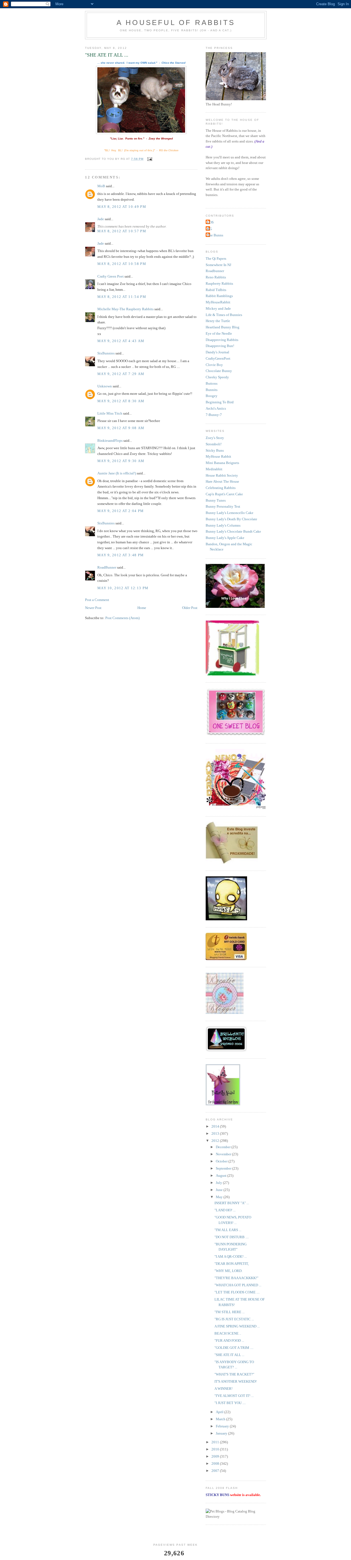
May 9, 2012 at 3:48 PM (120, 555)
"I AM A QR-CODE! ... (230, 1256)
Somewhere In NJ (218, 265)
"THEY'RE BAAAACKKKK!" (236, 1278)
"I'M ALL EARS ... (227, 1230)
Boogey (211, 396)
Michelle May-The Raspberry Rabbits (125, 309)
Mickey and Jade (218, 308)
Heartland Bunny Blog (222, 327)
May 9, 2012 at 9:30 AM (121, 461)
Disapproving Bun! (220, 346)
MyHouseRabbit (218, 302)
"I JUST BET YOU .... (230, 1403)
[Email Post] (149, 158)
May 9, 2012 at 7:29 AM (121, 374)
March (221, 1419)
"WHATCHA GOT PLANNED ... (237, 1285)
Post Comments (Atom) (122, 618)
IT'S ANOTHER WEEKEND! (235, 1381)
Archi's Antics (216, 408)
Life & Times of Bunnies (224, 315)
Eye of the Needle (219, 333)
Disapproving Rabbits (222, 340)
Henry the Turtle (218, 321)
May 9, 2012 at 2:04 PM (120, 511)
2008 (215, 1463)
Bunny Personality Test (223, 506)
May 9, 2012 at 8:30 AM (121, 401)
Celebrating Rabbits (221, 488)
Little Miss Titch (109, 413)
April (220, 1412)
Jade (100, 219)
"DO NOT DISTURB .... (231, 1237)
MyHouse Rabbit (218, 456)
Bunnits (211, 390)
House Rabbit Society (222, 475)
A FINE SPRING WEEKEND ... (237, 1326)
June (219, 1190)
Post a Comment (97, 600)
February (223, 1426)
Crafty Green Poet (110, 276)
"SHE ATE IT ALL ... (229, 1355)
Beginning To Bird (220, 402)
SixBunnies (106, 353)
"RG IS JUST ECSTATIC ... (234, 1319)
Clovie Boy (214, 365)
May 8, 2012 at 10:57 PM (121, 231)
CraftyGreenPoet (218, 358)
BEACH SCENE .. (227, 1333)
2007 (215, 1471)
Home (141, 608)
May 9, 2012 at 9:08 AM (121, 428)
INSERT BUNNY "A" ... (231, 1203)
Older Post (189, 608)
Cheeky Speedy (217, 377)
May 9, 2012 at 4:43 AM (121, 341)
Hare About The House (222, 481)
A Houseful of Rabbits (176, 22)
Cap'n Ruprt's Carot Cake (224, 494)
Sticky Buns (215, 450)
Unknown (104, 386)
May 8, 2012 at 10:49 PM (121, 207)
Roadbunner (215, 271)
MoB (101, 186)
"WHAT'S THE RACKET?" (234, 1374)
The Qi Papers (216, 258)
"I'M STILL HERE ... (229, 1312)
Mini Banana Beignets (222, 463)
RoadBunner (106, 567)
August (221, 1175)
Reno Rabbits (216, 277)
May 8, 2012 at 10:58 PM (121, 264)
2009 (215, 1456)
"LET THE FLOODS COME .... (237, 1292)
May (219, 1197)
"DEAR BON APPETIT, (231, 1264)
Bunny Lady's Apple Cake (225, 538)
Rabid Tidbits (216, 290)
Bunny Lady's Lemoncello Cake (229, 513)
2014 (215, 1126)
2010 (215, 1449)
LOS (210, 222)
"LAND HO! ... (225, 1210)
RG (209, 229)
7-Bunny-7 (214, 415)
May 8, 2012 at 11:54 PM (121, 297)
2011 (215, 1442)
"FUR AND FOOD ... (229, 1340)
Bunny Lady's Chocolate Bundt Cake (233, 531)
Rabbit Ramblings (219, 296)
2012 (215, 1141)
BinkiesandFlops (110, 440)
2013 (215, 1133)
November (224, 1154)
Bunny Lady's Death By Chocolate (231, 519)
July (219, 1183)
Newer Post (93, 608)
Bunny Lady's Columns (223, 525)
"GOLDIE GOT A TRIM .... (233, 1348)
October (222, 1161)
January (222, 1433)
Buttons (211, 383)
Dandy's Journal (217, 352)
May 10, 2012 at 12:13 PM (122, 588)
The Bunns (215, 235)
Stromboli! (214, 444)
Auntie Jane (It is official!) (116, 473)
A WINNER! (223, 1388)
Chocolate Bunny (219, 371)
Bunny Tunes (216, 500)
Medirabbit (214, 469)
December (223, 1147)
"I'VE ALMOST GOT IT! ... (234, 1396)
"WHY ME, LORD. (228, 1271)
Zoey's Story (215, 438)
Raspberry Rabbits (219, 283)
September (224, 1168)
